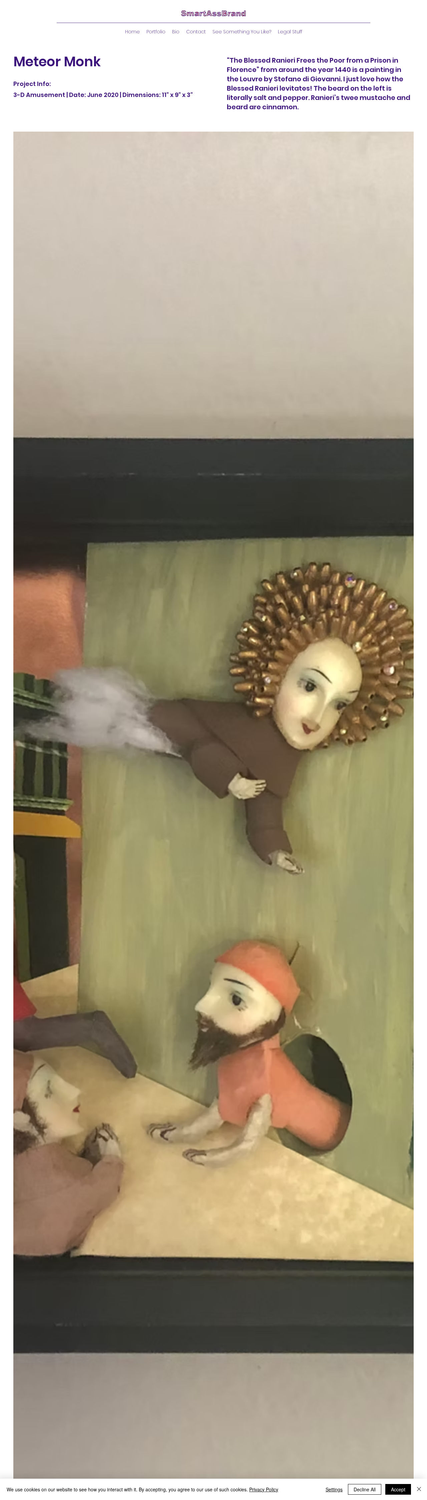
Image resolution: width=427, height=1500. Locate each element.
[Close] (419, 1489)
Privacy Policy (263, 1489)
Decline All (365, 1489)
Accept (398, 1489)
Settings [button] (334, 1489)
